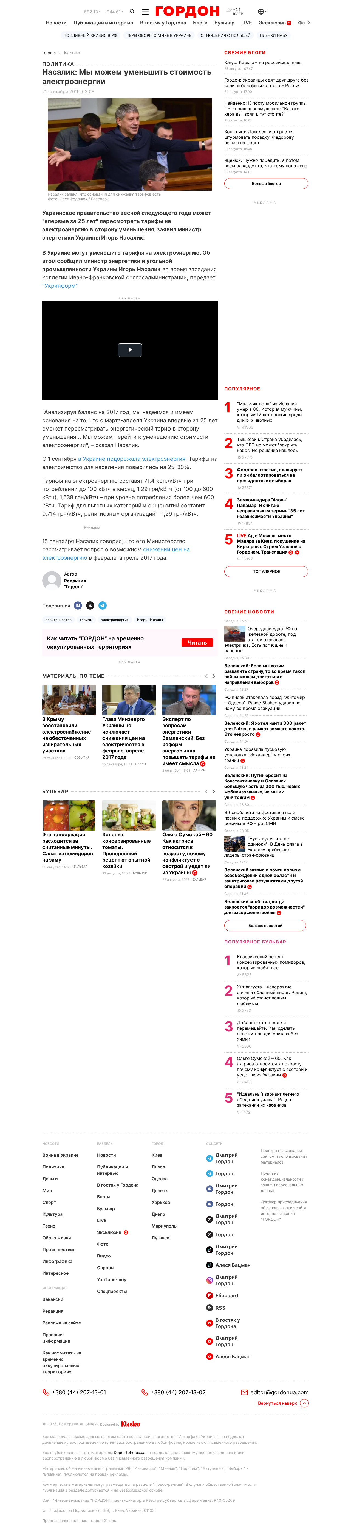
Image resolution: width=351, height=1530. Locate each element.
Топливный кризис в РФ (90, 35)
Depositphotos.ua (129, 1452)
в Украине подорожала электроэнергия (131, 459)
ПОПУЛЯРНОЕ (242, 388)
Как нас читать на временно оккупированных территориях (62, 1362)
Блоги (200, 23)
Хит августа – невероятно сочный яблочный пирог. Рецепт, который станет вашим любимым (272, 995)
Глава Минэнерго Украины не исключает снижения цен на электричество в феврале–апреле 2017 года (123, 738)
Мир (47, 1190)
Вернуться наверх (277, 1403)
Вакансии (53, 1299)
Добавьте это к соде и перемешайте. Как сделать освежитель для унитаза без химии (267, 1031)
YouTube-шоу (111, 1279)
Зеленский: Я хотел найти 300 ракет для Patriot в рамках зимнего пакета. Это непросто (265, 728)
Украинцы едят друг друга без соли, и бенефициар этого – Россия (266, 82)
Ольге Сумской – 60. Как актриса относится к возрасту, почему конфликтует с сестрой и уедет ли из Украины (187, 853)
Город (157, 1144)
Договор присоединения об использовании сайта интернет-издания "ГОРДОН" (284, 1210)
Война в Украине (60, 1155)
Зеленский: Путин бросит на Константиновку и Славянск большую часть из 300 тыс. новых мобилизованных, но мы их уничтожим (262, 786)
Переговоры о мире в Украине (158, 35)
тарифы (86, 620)
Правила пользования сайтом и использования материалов (284, 1156)
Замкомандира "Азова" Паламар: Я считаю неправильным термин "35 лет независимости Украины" (271, 508)
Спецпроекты (112, 1291)
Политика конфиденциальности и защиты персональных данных (282, 1182)
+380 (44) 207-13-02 (178, 1392)
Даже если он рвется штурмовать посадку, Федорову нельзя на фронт (259, 137)
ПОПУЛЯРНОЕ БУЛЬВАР (255, 942)
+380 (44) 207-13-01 (79, 1392)
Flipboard (227, 1295)
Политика (71, 52)
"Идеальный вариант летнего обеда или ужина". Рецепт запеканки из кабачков (268, 1099)
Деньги (141, 764)
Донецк (160, 1190)
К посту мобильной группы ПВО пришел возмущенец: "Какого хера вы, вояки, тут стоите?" (265, 108)
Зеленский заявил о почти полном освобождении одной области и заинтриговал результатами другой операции (263, 878)
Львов (158, 1167)
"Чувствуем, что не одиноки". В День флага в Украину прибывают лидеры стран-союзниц (263, 847)
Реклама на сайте (62, 1323)
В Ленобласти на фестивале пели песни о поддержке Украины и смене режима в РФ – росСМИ (264, 818)
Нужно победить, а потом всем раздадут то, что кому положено (266, 162)
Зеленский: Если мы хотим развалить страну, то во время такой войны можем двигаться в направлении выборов (264, 674)
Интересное (56, 1273)
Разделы (105, 1144)
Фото (103, 1244)
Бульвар (224, 23)
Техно (49, 1226)
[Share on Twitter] (90, 605)
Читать (197, 642)
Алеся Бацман (233, 1265)
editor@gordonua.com (279, 1392)
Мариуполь (164, 1226)
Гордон (49, 52)
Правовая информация (56, 1338)
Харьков (161, 1202)
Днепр (158, 1214)
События (81, 757)
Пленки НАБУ (273, 35)
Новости (56, 23)
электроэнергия (115, 620)
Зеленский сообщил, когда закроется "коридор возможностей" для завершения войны (264, 907)
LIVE (246, 23)
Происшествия (59, 1249)
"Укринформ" (59, 285)
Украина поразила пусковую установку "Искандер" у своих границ (257, 754)
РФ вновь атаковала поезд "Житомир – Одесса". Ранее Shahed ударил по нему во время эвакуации (264, 703)
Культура (53, 1214)
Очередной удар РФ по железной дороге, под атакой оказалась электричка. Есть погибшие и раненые (260, 639)
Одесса (160, 1178)
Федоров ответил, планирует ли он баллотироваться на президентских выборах (269, 475)
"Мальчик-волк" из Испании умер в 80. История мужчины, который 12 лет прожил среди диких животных (269, 412)
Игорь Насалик (150, 620)
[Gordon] (187, 12)
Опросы (105, 1267)
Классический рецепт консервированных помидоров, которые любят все (271, 962)
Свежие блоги (245, 52)
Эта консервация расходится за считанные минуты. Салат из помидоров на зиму (67, 847)
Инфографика (57, 1261)
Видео (104, 1256)
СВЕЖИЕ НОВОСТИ (249, 612)
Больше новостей (265, 925)
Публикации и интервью (103, 23)
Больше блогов (266, 183)
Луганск (160, 1237)
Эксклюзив (273, 23)
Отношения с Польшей (226, 35)
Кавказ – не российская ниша (264, 62)
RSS (220, 1308)
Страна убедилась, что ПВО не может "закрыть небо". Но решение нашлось (269, 445)
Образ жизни (57, 1237)
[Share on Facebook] (78, 605)
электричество (59, 620)
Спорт (49, 1202)
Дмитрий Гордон (227, 1158)
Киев (157, 1155)
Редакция (53, 1311)
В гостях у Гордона (163, 23)
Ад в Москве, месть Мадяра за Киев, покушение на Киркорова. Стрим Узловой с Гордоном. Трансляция (271, 544)
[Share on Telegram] (102, 605)
